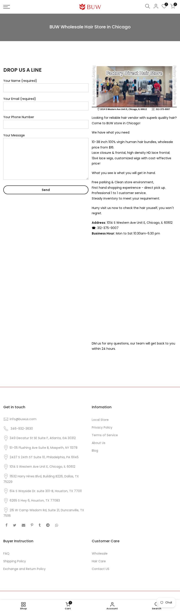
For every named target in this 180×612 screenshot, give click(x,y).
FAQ (6, 553)
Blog (95, 450)
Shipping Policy (14, 561)
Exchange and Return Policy (24, 569)
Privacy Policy (102, 427)
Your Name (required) (20, 81)
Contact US (100, 569)
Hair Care (99, 561)
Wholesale (100, 553)
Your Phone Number (18, 117)
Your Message (14, 135)
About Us (98, 443)
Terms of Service (105, 435)
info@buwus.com (23, 419)
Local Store (100, 420)
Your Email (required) (19, 99)
